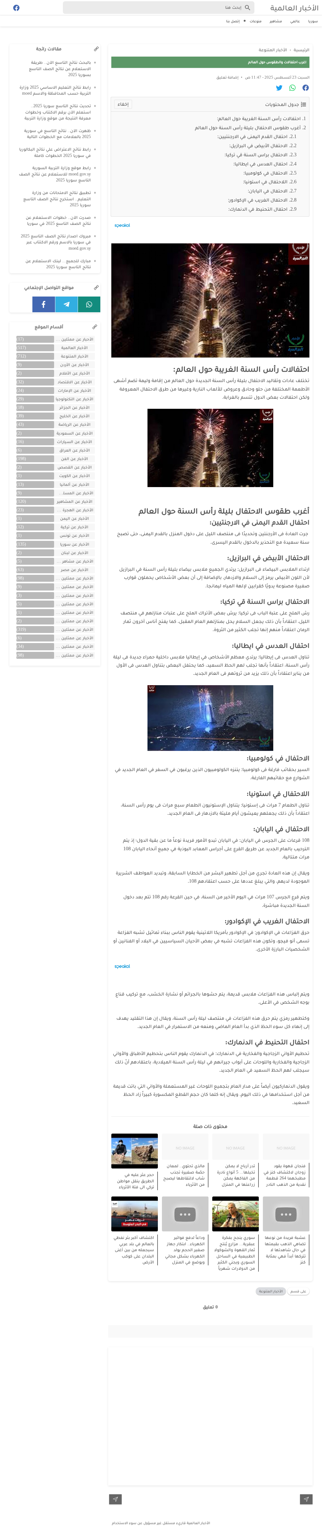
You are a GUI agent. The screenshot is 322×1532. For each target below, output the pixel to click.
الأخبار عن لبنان (74, 552)
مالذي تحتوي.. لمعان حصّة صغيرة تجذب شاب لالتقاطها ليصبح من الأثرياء (184, 1175)
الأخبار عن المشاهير (74, 501)
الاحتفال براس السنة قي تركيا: (256, 154)
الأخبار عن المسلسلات (73, 493)
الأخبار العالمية (294, 7)
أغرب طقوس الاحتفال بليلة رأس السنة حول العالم (248, 127)
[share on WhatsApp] (290, 89)
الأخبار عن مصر (74, 569)
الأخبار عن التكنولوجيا (74, 399)
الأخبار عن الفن (74, 458)
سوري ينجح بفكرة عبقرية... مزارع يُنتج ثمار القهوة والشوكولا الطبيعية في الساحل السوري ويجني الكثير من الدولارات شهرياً (234, 1253)
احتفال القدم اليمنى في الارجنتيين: (252, 136)
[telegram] (66, 304)
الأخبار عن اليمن (74, 518)
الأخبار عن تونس (74, 535)
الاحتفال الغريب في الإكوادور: (257, 200)
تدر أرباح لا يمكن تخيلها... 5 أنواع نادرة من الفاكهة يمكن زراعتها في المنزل (236, 1175)
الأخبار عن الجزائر (74, 407)
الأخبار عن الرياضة (74, 424)
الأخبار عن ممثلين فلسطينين (73, 638)
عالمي (295, 21)
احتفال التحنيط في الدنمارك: (257, 209)
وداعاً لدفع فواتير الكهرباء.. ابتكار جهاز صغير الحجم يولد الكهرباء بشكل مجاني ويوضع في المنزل (185, 1249)
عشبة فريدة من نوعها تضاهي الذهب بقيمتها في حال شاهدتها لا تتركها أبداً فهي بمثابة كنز (285, 1249)
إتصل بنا (233, 21)
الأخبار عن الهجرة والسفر (73, 510)
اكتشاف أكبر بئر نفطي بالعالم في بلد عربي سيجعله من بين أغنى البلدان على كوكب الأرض (134, 1249)
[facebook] (43, 304)
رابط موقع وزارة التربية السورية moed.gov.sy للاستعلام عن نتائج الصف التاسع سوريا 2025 (55, 173)
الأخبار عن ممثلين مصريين (73, 655)
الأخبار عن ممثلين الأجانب (73, 586)
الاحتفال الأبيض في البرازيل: (258, 145)
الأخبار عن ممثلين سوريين (73, 629)
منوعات (256, 21)
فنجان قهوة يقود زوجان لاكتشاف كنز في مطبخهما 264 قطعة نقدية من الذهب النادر (285, 1175)
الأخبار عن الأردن (74, 364)
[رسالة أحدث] (306, 1499)
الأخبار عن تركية (74, 527)
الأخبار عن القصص (75, 467)
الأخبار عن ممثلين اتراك (73, 578)
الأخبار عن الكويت (74, 475)
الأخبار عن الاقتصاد (75, 382)
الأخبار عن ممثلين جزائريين (73, 621)
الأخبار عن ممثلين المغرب (73, 604)
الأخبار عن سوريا (74, 544)
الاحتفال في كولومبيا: (265, 172)
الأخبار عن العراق (74, 450)
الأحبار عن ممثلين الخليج (73, 339)
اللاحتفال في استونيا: (265, 181)
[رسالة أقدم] (115, 1499)
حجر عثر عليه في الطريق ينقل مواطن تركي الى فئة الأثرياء (135, 1180)
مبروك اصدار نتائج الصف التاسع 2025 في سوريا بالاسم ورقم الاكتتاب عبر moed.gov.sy (56, 242)
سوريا (313, 21)
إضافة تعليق (227, 77)
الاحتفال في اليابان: (267, 190)
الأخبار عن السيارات (74, 441)
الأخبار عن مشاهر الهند (73, 561)
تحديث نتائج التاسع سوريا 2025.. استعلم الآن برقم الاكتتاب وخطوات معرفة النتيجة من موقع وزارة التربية (58, 111)
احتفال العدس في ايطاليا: (260, 163)
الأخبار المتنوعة (271, 1291)
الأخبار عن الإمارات (74, 390)
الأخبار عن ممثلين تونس (73, 612)
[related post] (286, 1147)
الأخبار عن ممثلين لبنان (73, 646)
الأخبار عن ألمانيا (74, 484)
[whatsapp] (89, 304)
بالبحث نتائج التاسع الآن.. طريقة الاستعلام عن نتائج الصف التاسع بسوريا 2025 (60, 68)
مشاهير (276, 21)
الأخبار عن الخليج (74, 416)
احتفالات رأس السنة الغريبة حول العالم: (259, 118)
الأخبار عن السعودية (75, 433)
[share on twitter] (277, 89)
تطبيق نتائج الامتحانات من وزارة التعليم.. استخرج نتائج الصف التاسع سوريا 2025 (57, 198)
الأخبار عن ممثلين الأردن (73, 595)
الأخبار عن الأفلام (74, 373)
